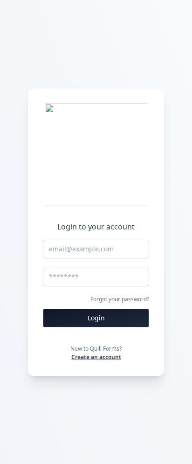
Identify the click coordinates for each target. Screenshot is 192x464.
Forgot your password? (119, 299)
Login (96, 317)
